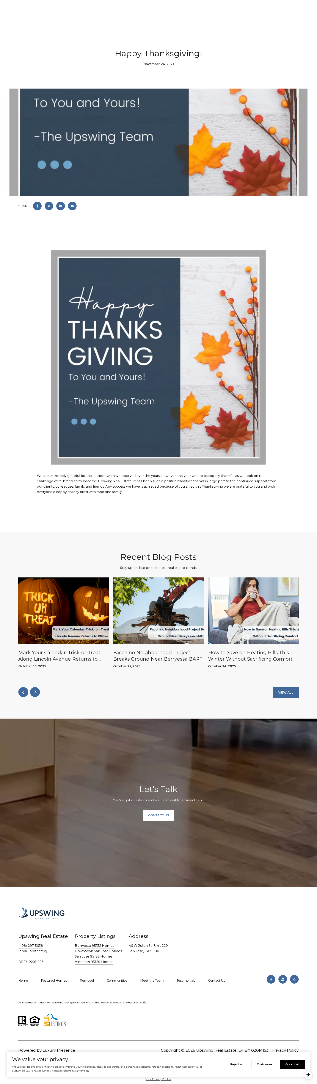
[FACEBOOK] (271, 979)
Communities (117, 981)
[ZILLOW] (282, 979)
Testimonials (186, 981)
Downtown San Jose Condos (98, 951)
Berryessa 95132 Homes (94, 946)
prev (23, 692)
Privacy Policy (285, 1050)
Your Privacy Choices (158, 1079)
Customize (264, 1064)
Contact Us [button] (158, 815)
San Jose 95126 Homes (93, 956)
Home (23, 981)
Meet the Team (152, 981)
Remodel (87, 981)
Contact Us (216, 981)
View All (285, 692)
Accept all (292, 1064)
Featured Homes (54, 981)
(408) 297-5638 (30, 946)
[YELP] (294, 979)
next (35, 692)
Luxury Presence (59, 1050)
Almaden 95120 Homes (94, 962)
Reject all (236, 1064)
